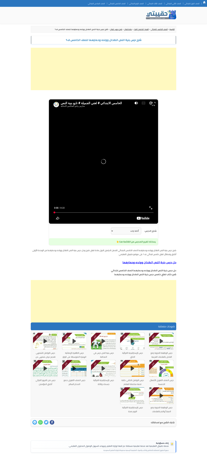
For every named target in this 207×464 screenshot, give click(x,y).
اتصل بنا (171, 460)
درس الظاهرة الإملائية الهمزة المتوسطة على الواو (74, 355)
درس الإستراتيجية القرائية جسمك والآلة (103, 382)
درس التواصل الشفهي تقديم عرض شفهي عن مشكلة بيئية (45, 357)
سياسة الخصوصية (157, 460)
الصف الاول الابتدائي (192, 3)
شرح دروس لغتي (116, 29)
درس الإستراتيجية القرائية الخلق (132, 355)
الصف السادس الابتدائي (96, 3)
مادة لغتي (128, 29)
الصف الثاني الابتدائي (173, 3)
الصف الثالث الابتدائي (154, 3)
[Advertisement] (103, 69)
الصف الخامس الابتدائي (117, 3)
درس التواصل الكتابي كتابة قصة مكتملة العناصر (132, 382)
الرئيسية (204, 2)
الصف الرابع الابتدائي (136, 3)
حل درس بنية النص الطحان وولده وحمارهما (149, 262)
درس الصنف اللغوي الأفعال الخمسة (162, 382)
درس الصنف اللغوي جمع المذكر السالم (74, 382)
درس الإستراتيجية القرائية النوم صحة (132, 409)
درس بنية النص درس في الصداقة (103, 355)
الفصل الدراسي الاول (141, 29)
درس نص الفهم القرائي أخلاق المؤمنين (45, 382)
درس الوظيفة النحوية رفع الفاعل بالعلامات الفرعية (161, 355)
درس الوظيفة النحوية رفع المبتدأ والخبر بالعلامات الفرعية (161, 411)
